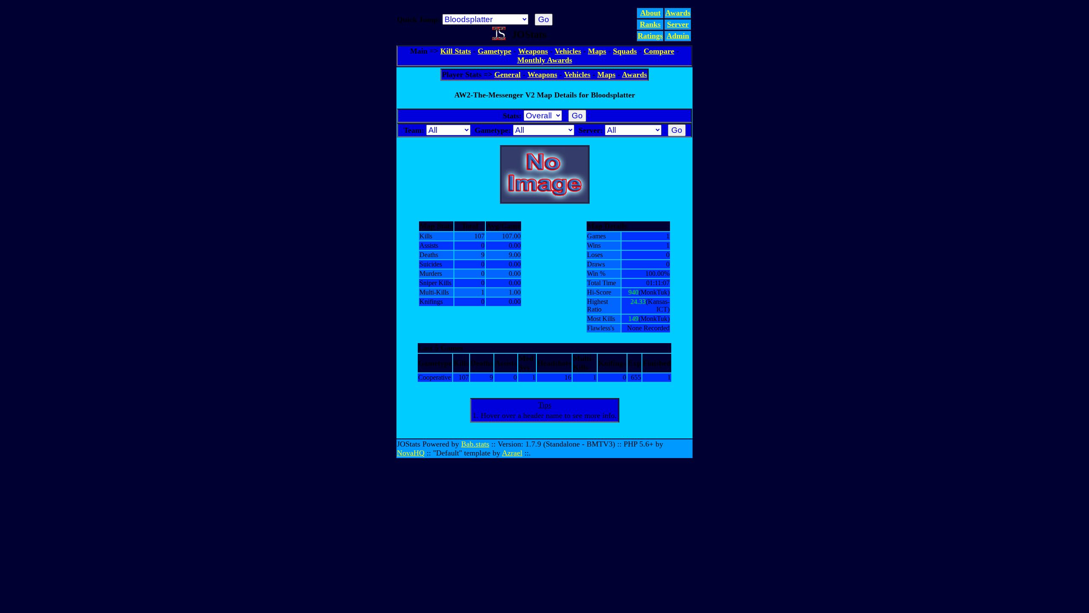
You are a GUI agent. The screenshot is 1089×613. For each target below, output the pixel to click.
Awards (677, 13)
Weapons (533, 51)
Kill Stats (455, 51)
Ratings (650, 36)
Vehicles (568, 51)
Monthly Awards (544, 60)
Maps (597, 51)
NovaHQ (411, 453)
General (507, 74)
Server (678, 24)
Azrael (512, 453)
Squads (625, 51)
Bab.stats (475, 444)
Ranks (650, 24)
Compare (659, 51)
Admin (678, 36)
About (650, 13)
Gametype (494, 51)
